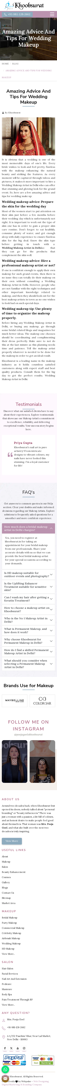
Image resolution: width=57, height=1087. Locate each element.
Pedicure (7, 984)
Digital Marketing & (12, 1084)
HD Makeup (8, 948)
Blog (15, 63)
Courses (6, 877)
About (5, 856)
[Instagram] (24, 1048)
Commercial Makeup (13, 928)
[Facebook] (5, 1048)
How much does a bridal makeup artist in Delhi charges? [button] (25, 528)
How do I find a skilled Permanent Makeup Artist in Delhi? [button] (26, 651)
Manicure (7, 989)
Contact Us (8, 892)
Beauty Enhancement (14, 872)
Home (5, 63)
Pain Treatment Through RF (17, 999)
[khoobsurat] (28, 6)
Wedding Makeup (11, 943)
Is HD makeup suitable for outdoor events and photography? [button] (26, 574)
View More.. (8, 953)
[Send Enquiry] (5, 1078)
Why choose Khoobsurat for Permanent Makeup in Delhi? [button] (23, 641)
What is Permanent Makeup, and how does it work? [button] (25, 630)
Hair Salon (7, 968)
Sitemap (6, 898)
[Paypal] (14, 1060)
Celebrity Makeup (11, 933)
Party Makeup (9, 922)
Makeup (6, 861)
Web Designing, (41, 1081)
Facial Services (10, 973)
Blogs (5, 887)
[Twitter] (11, 1048)
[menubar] (52, 14)
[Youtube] (17, 1048)
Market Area (8, 903)
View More (12, 840)
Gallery (6, 882)
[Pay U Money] (42, 1060)
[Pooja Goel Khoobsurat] (14, 761)
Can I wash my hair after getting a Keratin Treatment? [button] (26, 599)
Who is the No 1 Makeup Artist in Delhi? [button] (25, 620)
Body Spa (7, 994)
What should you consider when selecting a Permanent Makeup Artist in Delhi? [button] (25, 664)
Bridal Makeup (9, 917)
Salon (5, 866)
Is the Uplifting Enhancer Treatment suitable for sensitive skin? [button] (25, 587)
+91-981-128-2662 (18, 14)
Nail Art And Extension (14, 978)
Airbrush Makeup (11, 938)
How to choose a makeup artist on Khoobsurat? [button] (26, 609)
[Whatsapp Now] (5, 1069)
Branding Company (32, 1084)
